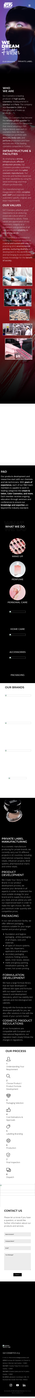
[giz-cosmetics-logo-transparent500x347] (8, 2)
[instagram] (11, 1385)
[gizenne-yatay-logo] (18, 723)
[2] (18, 750)
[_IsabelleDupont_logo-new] (18, 695)
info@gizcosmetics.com (22, 1357)
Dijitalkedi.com (19, 1392)
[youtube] (17, 1385)
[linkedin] (24, 1385)
